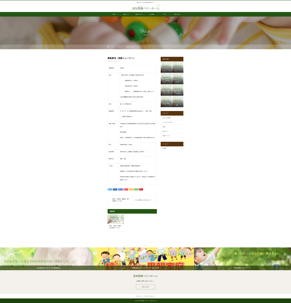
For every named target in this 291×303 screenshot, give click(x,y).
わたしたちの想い (167, 117)
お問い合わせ (177, 14)
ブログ (164, 14)
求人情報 (152, 14)
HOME (113, 14)
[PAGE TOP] (145, 245)
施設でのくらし (139, 14)
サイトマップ (139, 296)
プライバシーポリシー (149, 296)
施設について (126, 14)
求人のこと (116, 61)
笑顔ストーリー (166, 135)
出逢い (164, 126)
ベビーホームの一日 (167, 122)
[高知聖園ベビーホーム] (145, 8)
